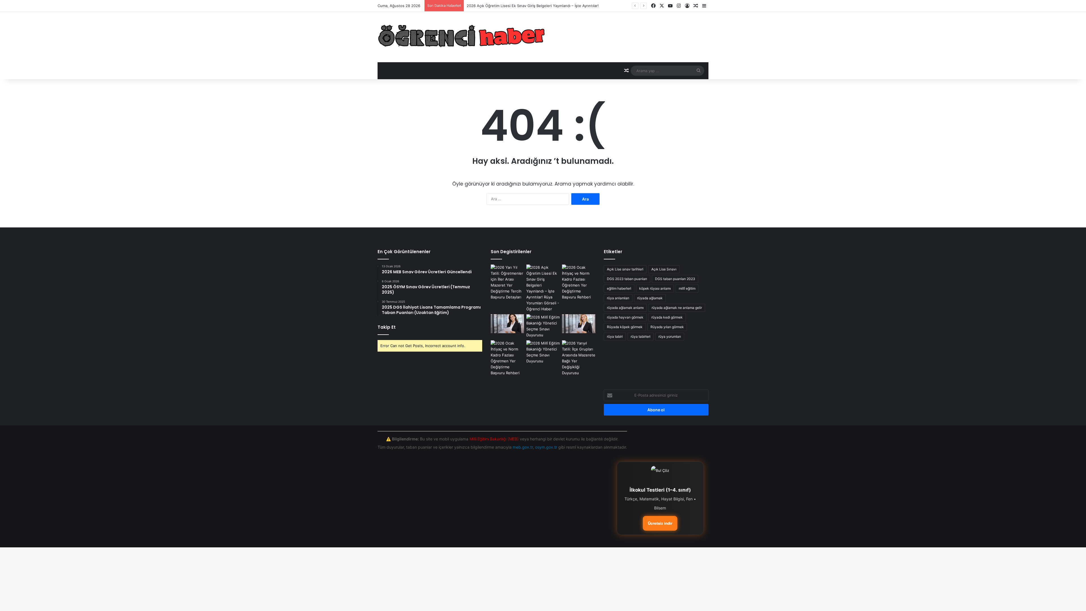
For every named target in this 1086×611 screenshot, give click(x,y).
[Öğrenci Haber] (462, 37)
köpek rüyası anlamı (655, 288)
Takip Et (387, 327)
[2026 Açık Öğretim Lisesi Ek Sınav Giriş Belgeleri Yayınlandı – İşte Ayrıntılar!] (543, 288)
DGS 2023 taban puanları (627, 279)
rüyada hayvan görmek (625, 317)
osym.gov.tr (546, 447)
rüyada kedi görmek (667, 317)
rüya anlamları (618, 298)
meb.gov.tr (523, 447)
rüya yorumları (669, 336)
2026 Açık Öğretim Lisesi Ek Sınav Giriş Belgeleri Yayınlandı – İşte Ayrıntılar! (533, 5)
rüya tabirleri (640, 336)
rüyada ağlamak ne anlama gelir (677, 308)
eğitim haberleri (619, 288)
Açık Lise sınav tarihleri (625, 269)
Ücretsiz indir (660, 523)
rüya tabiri (615, 336)
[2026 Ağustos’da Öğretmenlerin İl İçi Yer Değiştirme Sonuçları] (578, 323)
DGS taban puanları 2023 (675, 279)
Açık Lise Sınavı (663, 269)
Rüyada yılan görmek (667, 327)
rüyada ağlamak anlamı (625, 308)
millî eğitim (687, 288)
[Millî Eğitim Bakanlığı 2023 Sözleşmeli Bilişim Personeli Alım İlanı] (543, 326)
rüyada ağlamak (650, 298)
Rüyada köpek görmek (625, 327)
